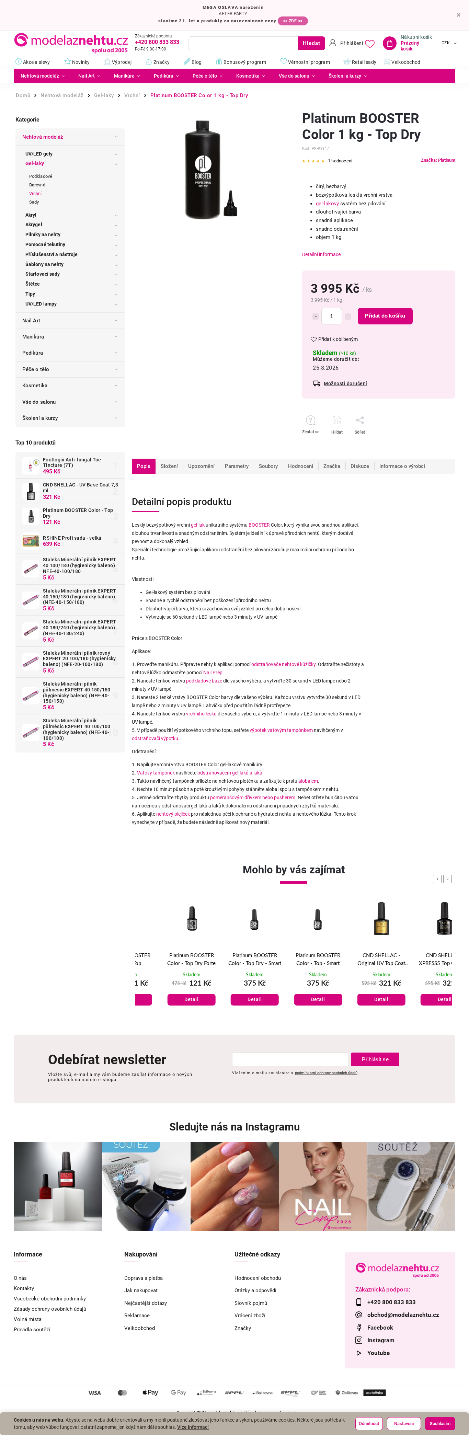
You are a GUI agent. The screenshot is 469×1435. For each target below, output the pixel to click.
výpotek (258, 730)
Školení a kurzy (40, 418)
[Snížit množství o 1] (315, 316)
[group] (166, 961)
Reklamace (137, 1315)
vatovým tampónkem (290, 730)
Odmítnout (369, 1423)
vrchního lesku (201, 713)
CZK (446, 43)
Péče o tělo (35, 369)
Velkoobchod (139, 1328)
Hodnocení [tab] (300, 466)
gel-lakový (327, 203)
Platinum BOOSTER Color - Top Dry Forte (167, 959)
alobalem (308, 781)
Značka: (438, 160)
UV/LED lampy (41, 304)
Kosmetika (34, 385)
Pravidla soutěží (32, 1330)
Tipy (30, 294)
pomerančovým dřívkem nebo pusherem (252, 797)
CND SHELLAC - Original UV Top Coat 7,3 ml (357, 960)
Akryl (31, 215)
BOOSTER (259, 525)
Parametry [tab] (237, 466)
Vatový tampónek (156, 773)
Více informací (193, 1427)
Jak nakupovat (141, 1290)
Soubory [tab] (268, 466)
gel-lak (198, 525)
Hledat (311, 43)
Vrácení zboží (250, 1315)
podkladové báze (204, 681)
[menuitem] (42, 76)
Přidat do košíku (385, 316)
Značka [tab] (331, 466)
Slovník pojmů (251, 1303)
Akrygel (33, 224)
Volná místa (28, 1319)
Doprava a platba (143, 1278)
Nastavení (404, 1423)
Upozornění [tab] (201, 466)
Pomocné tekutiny (45, 244)
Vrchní (35, 193)
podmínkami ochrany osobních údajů (326, 1072)
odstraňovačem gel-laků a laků (229, 773)
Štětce (32, 284)
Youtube (378, 1353)
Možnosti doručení (345, 383)
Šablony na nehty (44, 264)
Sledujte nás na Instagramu (234, 1127)
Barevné (37, 184)
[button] (166, 993)
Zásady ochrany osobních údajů (50, 1309)
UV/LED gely (39, 154)
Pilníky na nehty (43, 234)
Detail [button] (167, 999)
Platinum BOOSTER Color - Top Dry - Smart (230, 959)
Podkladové (40, 176)
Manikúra (33, 337)
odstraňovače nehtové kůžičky (283, 664)
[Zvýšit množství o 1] (348, 316)
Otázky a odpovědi (255, 1290)
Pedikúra (32, 353)
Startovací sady (42, 274)
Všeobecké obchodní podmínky (50, 1299)
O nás (20, 1278)
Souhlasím (440, 1423)
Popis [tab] (143, 466)
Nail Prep (212, 672)
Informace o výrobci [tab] (402, 466)
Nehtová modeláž (43, 137)
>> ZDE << (292, 21)
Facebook (380, 1327)
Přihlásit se (375, 1059)
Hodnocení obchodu (258, 1278)
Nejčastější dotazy (145, 1303)
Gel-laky (34, 163)
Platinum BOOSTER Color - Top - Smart (293, 959)
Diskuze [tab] (360, 466)
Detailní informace (321, 254)
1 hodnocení (340, 161)
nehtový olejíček (173, 814)
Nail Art (31, 321)
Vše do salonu (39, 402)
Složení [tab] (169, 466)
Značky (243, 1328)
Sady (34, 202)
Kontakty (24, 1288)
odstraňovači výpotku (155, 738)
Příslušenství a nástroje (51, 254)
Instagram (380, 1340)
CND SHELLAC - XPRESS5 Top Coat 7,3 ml (420, 960)
